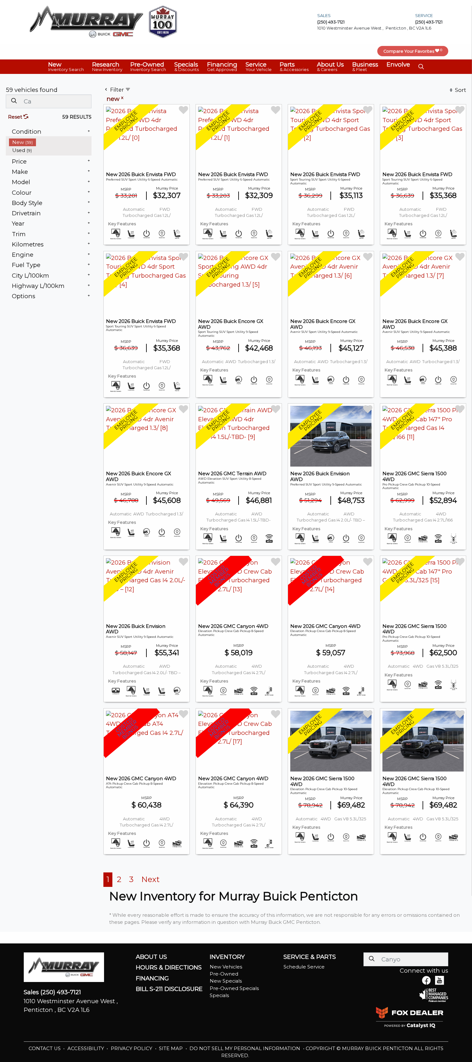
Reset (15, 117)
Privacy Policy (132, 1048)
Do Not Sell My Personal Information (245, 1048)
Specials (219, 995)
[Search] (14, 101)
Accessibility (86, 1048)
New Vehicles (226, 967)
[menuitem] (50, 142)
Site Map (171, 1048)
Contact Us (45, 1048)
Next (150, 879)
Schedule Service (304, 967)
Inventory (227, 957)
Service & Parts (310, 957)
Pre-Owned (224, 974)
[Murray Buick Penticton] (86, 21)
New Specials (226, 981)
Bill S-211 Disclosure (169, 989)
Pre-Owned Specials (234, 988)
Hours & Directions (169, 967)
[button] (66, 66)
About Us (151, 957)
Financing (152, 978)
